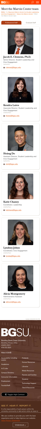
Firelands (25, 358)
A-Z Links (4, 368)
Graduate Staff (31, 23)
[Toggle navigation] (37, 2)
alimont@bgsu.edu (13, 302)
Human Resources (28, 362)
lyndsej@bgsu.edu (13, 256)
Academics (5, 364)
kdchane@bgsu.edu (13, 210)
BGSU (3, 12)
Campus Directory (7, 373)
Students (25, 379)
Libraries (25, 366)
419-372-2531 (6, 348)
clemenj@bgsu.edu (13, 67)
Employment (5, 381)
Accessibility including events (9, 359)
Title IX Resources (28, 388)
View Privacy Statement (10, 420)
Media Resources (28, 371)
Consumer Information (9, 377)
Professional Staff (11, 23)
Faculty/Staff (5, 385)
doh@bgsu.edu (12, 164)
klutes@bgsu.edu (12, 116)
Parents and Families (29, 375)
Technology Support (29, 383)
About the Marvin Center (25, 14)
